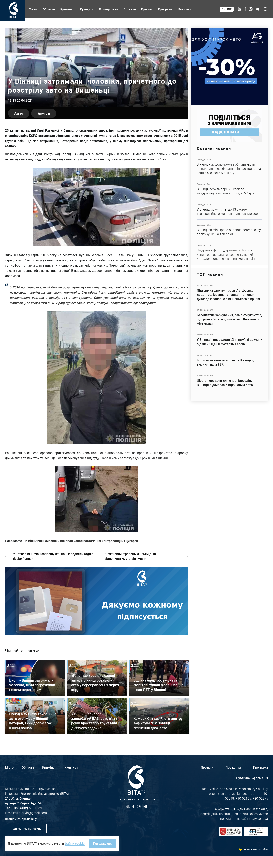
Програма (165, 9)
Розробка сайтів (260, 849)
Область (49, 9)
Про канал (233, 767)
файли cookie (75, 843)
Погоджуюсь (102, 843)
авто (19, 113)
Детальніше (229, 166)
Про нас (147, 9)
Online (227, 9)
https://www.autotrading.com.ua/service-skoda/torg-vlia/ (229, 66)
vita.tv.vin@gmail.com (31, 813)
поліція (44, 113)
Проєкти (130, 9)
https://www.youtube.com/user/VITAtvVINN (96, 601)
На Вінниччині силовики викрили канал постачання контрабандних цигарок (80, 541)
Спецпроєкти (108, 9)
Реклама (184, 9)
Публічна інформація (252, 778)
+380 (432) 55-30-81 (27, 808)
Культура (86, 9)
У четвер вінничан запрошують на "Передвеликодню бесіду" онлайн (53, 556)
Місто (33, 9)
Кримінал (67, 9)
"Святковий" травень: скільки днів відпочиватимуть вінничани (130, 556)
